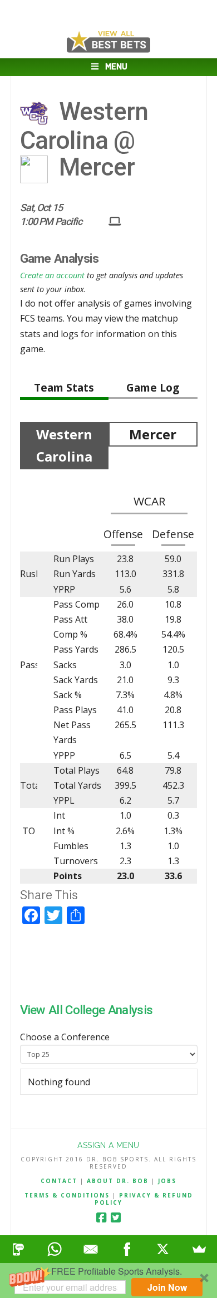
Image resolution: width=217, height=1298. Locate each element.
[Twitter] (116, 1218)
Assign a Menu (108, 1145)
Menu (116, 67)
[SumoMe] (199, 1249)
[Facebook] (101, 1218)
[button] (108, 1280)
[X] (163, 1249)
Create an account (52, 275)
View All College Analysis (86, 1010)
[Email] (90, 1249)
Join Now (167, 1287)
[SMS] (18, 1249)
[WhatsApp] (54, 1249)
